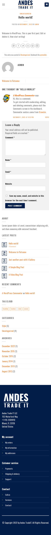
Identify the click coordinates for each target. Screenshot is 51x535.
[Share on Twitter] (23, 46)
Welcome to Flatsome (10, 80)
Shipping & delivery (12, 473)
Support (8, 479)
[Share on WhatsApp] (14, 46)
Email (8, 171)
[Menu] (3, 4)
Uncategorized (25, 14)
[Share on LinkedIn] (37, 46)
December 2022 (8, 346)
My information (11, 447)
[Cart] (47, 4)
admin (37, 24)
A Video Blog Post (16, 275)
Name (8, 160)
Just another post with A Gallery (22, 259)
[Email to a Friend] (28, 46)
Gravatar (42, 112)
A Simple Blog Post (16, 267)
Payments (9, 468)
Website (8, 183)
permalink (43, 55)
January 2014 (7, 361)
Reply (47, 117)
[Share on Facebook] (18, 46)
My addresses (10, 453)
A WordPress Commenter (24, 95)
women (26, 309)
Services (8, 500)
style (19, 309)
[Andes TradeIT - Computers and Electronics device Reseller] (25, 4)
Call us (7, 494)
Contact (8, 505)
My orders (9, 442)
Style (4, 326)
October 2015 (7, 356)
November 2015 (8, 351)
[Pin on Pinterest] (32, 46)
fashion (13, 309)
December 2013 (8, 366)
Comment (10, 137)
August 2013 (7, 371)
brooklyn (5, 309)
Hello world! (13, 243)
